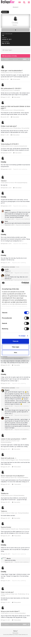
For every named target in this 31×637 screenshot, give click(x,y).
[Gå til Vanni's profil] (2, 222)
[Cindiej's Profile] (15, 29)
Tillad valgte (15, 347)
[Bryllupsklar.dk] (8, 2)
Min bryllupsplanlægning (21, 182)
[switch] (26, 318)
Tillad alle (15, 341)
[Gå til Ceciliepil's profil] (2, 275)
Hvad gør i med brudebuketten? (12, 70)
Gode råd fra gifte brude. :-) (8, 458)
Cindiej (3, 162)
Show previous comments (10, 267)
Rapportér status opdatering (20, 169)
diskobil (7, 417)
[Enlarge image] (26, 392)
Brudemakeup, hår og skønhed (21, 128)
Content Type (7, 50)
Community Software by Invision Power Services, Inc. (15, 634)
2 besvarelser (17, 153)
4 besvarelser (16, 449)
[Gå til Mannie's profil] (3, 558)
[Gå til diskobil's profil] (2, 418)
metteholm (8, 210)
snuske (7, 269)
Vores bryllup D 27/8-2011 (10, 144)
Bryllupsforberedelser (19, 110)
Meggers (7, 390)
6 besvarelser (16, 97)
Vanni (6, 221)
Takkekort (3, 181)
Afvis (15, 352)
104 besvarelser (16, 79)
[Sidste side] (28, 59)
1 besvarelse (16, 365)
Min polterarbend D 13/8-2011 (11, 88)
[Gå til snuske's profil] (2, 269)
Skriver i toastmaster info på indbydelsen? (12, 476)
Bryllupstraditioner (18, 72)
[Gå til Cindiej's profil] (3, 66)
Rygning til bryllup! (6, 527)
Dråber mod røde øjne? (9, 126)
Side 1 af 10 (15, 59)
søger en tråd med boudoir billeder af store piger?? (15, 107)
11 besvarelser (17, 484)
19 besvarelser (17, 466)
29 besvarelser (15, 135)
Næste (24, 59)
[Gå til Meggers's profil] (2, 390)
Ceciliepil (7, 275)
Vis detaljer (22, 336)
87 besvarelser (17, 535)
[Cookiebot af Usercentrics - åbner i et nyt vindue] (22, 283)
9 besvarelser (15, 117)
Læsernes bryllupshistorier (20, 146)
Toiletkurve (4, 493)
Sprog (15, 631)
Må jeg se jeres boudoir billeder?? (10, 611)
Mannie (9, 558)
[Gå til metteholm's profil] (2, 211)
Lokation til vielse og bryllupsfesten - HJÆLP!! (14, 439)
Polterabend (17, 90)
